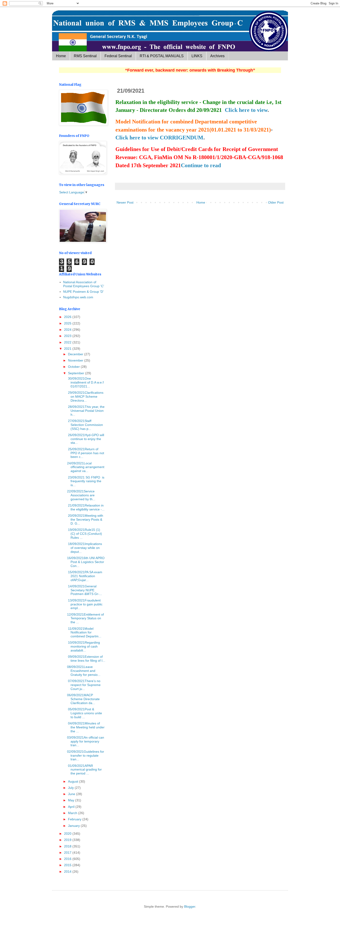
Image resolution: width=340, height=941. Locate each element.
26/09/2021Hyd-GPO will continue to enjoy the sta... (85, 439)
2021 (68, 348)
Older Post (276, 202)
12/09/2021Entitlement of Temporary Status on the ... (85, 618)
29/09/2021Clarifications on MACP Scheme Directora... (85, 396)
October (74, 366)
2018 (68, 846)
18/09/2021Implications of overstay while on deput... (84, 548)
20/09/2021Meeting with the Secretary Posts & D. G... (85, 519)
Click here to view (246, 110)
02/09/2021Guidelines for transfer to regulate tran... (85, 755)
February (75, 819)
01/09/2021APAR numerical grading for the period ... (84, 769)
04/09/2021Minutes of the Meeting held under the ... (86, 727)
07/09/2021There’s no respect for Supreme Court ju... (84, 685)
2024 (68, 329)
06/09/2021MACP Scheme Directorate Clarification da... (83, 699)
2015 (68, 865)
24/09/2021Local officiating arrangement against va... (85, 467)
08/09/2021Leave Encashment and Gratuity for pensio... (83, 671)
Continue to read (201, 165)
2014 (68, 871)
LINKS (197, 56)
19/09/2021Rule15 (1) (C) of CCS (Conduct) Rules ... (84, 533)
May (71, 800)
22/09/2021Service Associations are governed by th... (81, 495)
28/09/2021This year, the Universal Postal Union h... (86, 410)
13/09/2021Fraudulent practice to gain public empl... (84, 604)
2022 (68, 342)
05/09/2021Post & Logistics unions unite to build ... (84, 713)
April (71, 807)
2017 (68, 852)
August (73, 781)
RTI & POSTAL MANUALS (162, 56)
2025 (68, 323)
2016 (68, 859)
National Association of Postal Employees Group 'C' (83, 284)
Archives (217, 56)
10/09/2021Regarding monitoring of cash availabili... (83, 646)
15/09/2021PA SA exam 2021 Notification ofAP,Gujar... (84, 576)
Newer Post (125, 202)
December (76, 354)
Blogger (189, 906)
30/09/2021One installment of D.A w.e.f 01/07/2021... (85, 382)
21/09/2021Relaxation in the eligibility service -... (86, 507)
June (72, 794)
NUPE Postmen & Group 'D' (83, 291)
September (76, 373)
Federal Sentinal (118, 56)
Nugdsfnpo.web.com (78, 297)
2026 (68, 317)
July (71, 788)
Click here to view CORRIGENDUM (159, 138)
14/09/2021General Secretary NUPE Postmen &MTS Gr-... (84, 590)
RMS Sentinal (85, 56)
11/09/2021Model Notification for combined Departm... (84, 632)
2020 (68, 833)
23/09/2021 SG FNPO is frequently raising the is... (85, 481)
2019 (68, 840)
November (76, 360)
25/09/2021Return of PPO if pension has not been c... (85, 453)
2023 (68, 336)
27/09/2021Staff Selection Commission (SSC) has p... (85, 425)
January (74, 826)
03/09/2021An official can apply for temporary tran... (85, 741)
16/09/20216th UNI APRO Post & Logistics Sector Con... (86, 562)
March (73, 813)
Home (61, 56)
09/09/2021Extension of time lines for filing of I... (86, 658)
